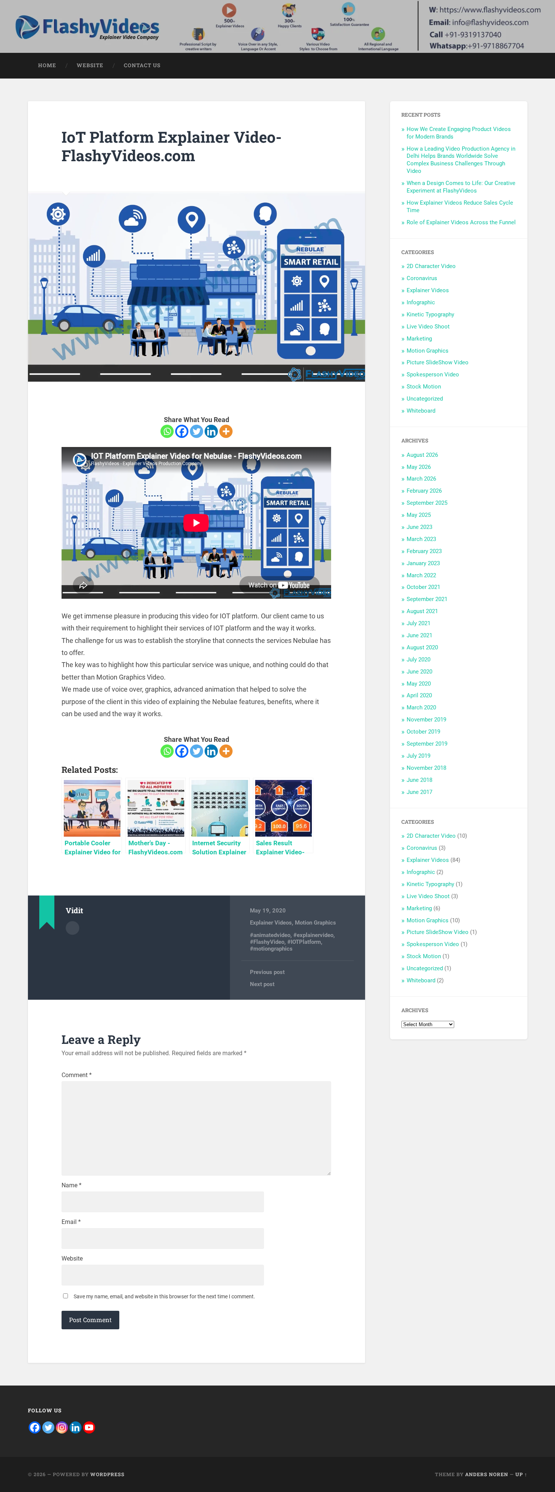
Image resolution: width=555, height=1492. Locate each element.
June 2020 (419, 671)
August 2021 (422, 611)
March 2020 (421, 707)
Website (72, 1259)
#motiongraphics (271, 948)
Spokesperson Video (433, 374)
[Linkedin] (211, 431)
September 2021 (427, 599)
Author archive (72, 928)
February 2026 (424, 490)
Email (71, 1222)
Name (72, 1185)
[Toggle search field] (514, 66)
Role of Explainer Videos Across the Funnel (461, 222)
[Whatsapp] (167, 431)
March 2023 (421, 539)
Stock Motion (424, 386)
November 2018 (426, 767)
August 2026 (422, 455)
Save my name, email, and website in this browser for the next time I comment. (164, 1296)
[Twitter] (196, 431)
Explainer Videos (271, 922)
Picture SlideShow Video (438, 362)
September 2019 (427, 743)
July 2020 (418, 659)
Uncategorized (425, 398)
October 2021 (423, 587)
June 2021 (419, 635)
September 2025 (427, 502)
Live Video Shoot (428, 326)
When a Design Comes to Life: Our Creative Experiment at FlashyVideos (461, 187)
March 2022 (421, 575)
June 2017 (419, 792)
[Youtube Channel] (89, 1427)
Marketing (419, 338)
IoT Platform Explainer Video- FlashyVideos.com (172, 146)
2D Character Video (431, 266)
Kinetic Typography (430, 314)
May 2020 (419, 683)
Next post (262, 984)
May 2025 (419, 515)
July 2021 (418, 623)
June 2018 (419, 780)
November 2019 (426, 719)
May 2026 (419, 467)
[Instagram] (62, 1427)
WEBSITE (90, 65)
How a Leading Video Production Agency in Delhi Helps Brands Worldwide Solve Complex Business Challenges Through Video (461, 160)
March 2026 (421, 478)
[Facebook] (181, 431)
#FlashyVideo (267, 942)
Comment (77, 1075)
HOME (47, 65)
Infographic (421, 302)
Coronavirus (422, 278)
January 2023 (423, 563)
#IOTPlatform (304, 942)
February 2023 (424, 551)
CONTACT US (142, 65)
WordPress (107, 1474)
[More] (226, 431)
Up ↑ (521, 1474)
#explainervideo (313, 935)
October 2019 (423, 731)
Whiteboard (421, 410)
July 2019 (418, 755)
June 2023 (419, 527)
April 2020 (419, 695)
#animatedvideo (270, 935)
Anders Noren (486, 1474)
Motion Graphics (315, 922)
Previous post (267, 972)
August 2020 (422, 647)
